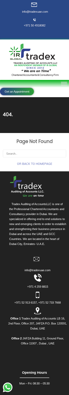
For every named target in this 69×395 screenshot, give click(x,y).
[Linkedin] (34, 34)
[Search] (61, 153)
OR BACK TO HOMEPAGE (34, 163)
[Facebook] (25, 34)
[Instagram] (44, 34)
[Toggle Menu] (64, 83)
